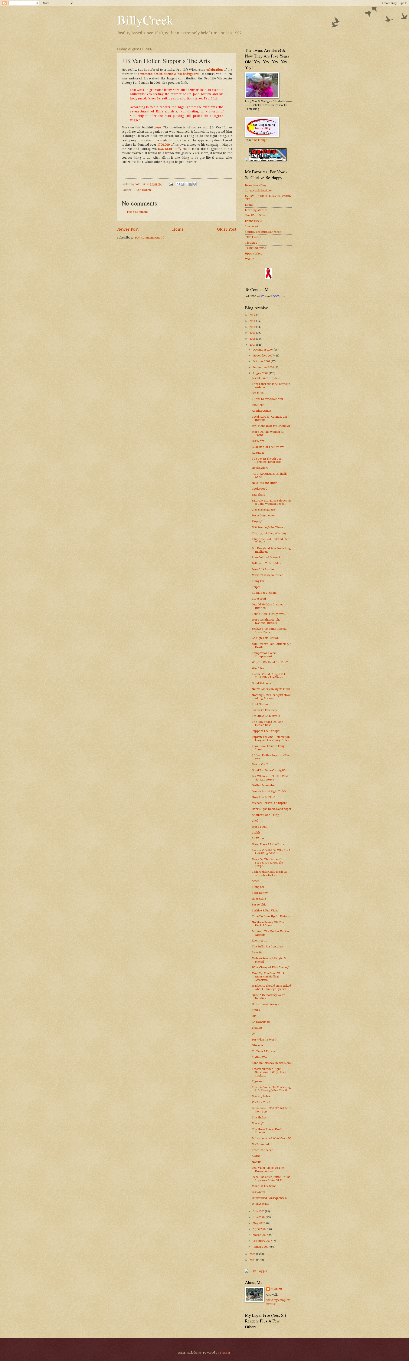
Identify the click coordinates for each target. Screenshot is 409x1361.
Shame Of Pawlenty (264, 710)
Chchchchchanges (263, 509)
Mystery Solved (262, 1096)
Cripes (256, 587)
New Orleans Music (264, 482)
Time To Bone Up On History (271, 916)
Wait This (258, 668)
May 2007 (259, 1223)
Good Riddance (261, 683)
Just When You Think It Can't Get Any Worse (270, 778)
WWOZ (249, 258)
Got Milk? (258, 393)
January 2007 (261, 1246)
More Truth (259, 826)
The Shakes (259, 1117)
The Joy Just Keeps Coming (269, 533)
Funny (256, 1010)
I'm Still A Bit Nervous (266, 715)
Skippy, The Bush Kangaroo (263, 231)
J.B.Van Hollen (141, 189)
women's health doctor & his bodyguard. (170, 74)
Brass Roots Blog (255, 185)
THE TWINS (253, 237)
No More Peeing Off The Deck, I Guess (268, 924)
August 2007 (261, 373)
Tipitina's (251, 242)
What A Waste (260, 1203)
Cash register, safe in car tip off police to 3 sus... (270, 873)
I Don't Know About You (267, 399)
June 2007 (259, 1217)
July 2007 (259, 1211)
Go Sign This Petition (265, 638)
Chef (255, 820)
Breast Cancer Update (266, 378)
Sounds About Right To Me (269, 791)
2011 (252, 321)
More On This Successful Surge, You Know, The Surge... (268, 863)
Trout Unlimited (255, 248)
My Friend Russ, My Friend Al (271, 425)
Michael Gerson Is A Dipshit (269, 803)
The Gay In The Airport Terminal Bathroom (267, 460)
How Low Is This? (263, 797)
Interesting (259, 898)
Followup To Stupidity (266, 563)
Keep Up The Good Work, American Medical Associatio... (268, 977)
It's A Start (258, 952)
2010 (252, 327)
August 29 (258, 452)
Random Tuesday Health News (271, 1063)
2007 (252, 344)
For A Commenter (263, 515)
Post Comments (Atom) (149, 237)
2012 (252, 315)
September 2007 (264, 367)
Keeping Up (259, 940)
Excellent (258, 405)
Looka (249, 204)
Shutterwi (251, 226)
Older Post (226, 229)
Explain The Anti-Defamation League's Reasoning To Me (271, 738)
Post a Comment (137, 211)
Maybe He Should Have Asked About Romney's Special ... (271, 987)
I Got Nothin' (260, 704)
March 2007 (260, 1234)
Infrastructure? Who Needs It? (272, 1138)
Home (178, 229)
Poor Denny (260, 892)
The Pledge (259, 140)
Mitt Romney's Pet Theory (268, 527)
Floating (257, 1027)
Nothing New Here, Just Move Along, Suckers (271, 696)
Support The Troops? (266, 731)
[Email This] (178, 184)
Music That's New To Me (267, 575)
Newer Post (128, 229)
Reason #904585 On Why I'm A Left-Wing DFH (271, 852)
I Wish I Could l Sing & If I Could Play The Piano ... (269, 676)
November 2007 (263, 355)
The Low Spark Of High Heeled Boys (267, 723)
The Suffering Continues (268, 946)
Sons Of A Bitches (263, 569)
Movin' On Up (260, 764)
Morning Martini (256, 210)
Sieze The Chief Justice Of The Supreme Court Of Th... (271, 1178)
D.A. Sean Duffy (169, 149)
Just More (258, 441)
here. (158, 127)
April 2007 (260, 1229)
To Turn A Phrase (263, 1051)
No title (256, 1162)
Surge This (259, 904)
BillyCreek (145, 19)
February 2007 (262, 1240)
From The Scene (262, 1150)
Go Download (261, 1021)
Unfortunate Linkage (265, 1004)
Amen (255, 880)
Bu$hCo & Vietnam (264, 592)
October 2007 (262, 361)
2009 (252, 332)
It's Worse (258, 838)
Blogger (225, 1352)
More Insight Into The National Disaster (266, 621)
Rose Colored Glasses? (266, 557)
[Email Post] (171, 184)
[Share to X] (186, 184)
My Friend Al (260, 1144)
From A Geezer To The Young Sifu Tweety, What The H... (271, 1089)
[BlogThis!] (182, 184)
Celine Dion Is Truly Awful (269, 613)
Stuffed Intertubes (263, 785)
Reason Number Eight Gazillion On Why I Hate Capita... (269, 1072)
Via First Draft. (261, 1102)
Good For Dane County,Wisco (270, 770)
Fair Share (258, 494)
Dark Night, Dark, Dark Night (271, 809)
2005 (252, 1260)
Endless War (260, 1057)
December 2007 (263, 349)
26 (253, 1033)
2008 (252, 338)
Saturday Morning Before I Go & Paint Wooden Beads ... (272, 502)
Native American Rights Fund (271, 689)
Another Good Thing (265, 814)
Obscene (257, 1045)
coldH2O (276, 1289)
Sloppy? (257, 521)
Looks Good (259, 488)
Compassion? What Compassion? (264, 654)
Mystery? (258, 1123)
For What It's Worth (264, 1039)
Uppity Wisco (253, 253)
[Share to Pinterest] (194, 184)
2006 (252, 1254)
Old (254, 1016)
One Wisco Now (255, 215)
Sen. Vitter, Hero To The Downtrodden (268, 1169)
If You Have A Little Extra (268, 844)
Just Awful (258, 1192)
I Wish (256, 832)
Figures (257, 1081)
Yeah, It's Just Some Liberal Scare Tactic (269, 630)
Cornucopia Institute (258, 190)
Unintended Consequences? (269, 1198)
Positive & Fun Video (265, 910)
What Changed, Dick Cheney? (271, 967)
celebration (214, 69)
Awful (256, 1156)
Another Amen (261, 410)
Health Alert (260, 467)
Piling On (258, 581)
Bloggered (259, 598)
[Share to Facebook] (190, 184)
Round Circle (253, 221)
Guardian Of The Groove (268, 446)
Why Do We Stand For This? (270, 662)
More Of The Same (264, 1186)
